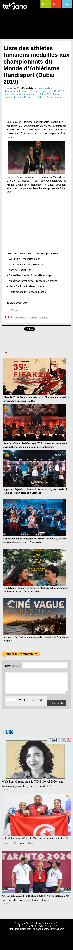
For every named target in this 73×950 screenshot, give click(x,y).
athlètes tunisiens (43, 88)
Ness (66, 4)
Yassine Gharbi (53, 97)
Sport (43, 317)
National (21, 317)
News (33, 317)
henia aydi (9, 94)
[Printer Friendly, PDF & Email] (14, 310)
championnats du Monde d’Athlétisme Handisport (28, 91)
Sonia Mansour (25, 97)
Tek (55, 4)
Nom (13, 665)
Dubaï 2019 (60, 91)
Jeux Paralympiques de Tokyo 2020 (33, 94)
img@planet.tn (23, 928)
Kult (44, 4)
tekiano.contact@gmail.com (48, 928)
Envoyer (56, 703)
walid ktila (39, 97)
